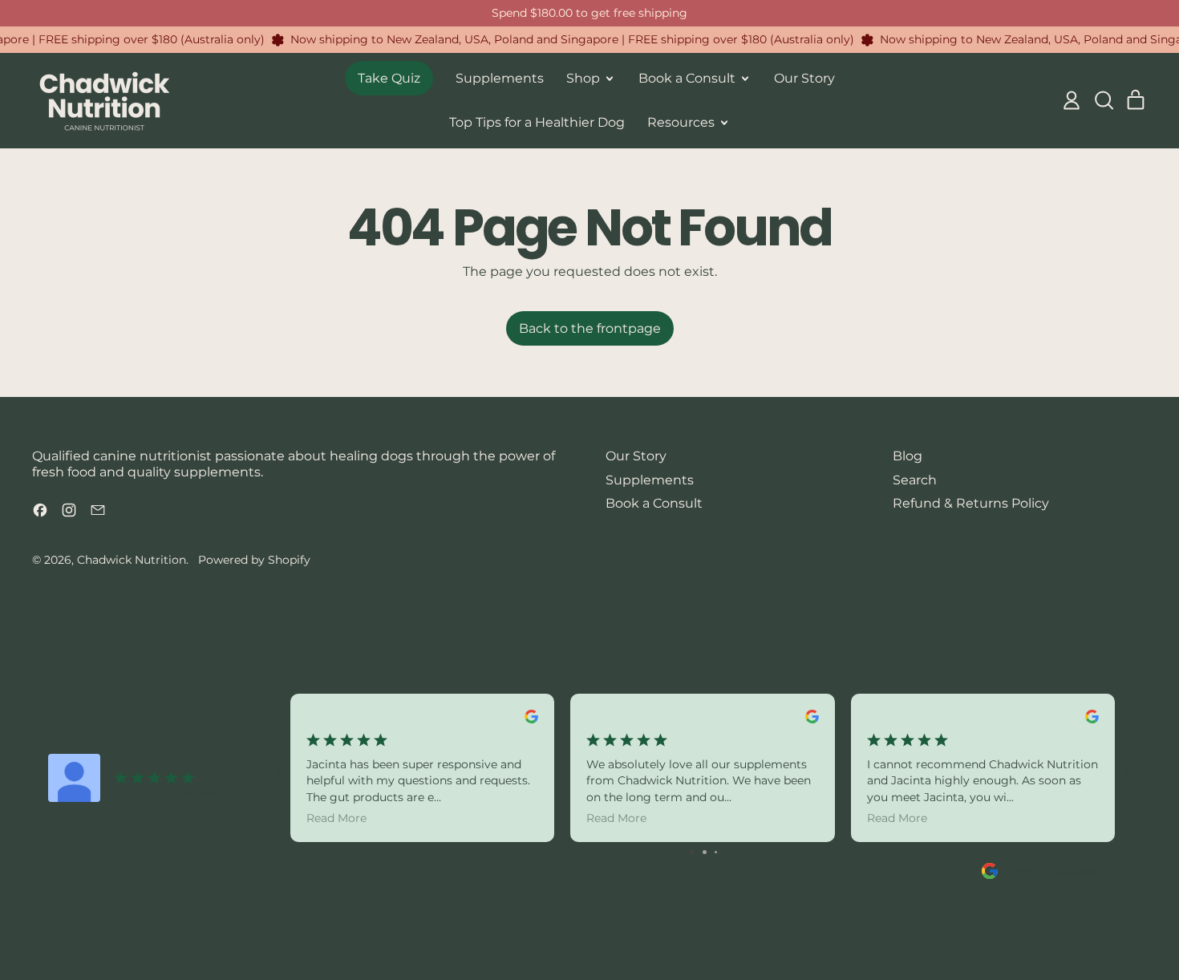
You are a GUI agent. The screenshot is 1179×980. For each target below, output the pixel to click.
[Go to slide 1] (692, 852)
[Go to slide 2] (705, 852)
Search (915, 480)
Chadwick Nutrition (131, 560)
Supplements (500, 78)
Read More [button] (336, 818)
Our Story (804, 78)
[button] (1103, 100)
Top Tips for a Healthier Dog (537, 122)
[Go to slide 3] (716, 852)
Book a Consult (654, 503)
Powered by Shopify (254, 560)
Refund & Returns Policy (971, 503)
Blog (907, 456)
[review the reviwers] (531, 716)
